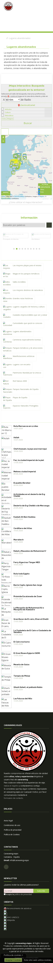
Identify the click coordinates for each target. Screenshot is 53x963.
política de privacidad (23, 894)
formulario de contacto (13, 798)
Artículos (8, 109)
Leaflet (3, 196)
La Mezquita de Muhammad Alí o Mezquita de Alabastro (29, 609)
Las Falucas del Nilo (23, 698)
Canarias (36, 239)
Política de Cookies (12, 834)
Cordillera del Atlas (23, 528)
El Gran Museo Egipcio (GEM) (27, 653)
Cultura (7, 112)
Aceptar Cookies (13, 960)
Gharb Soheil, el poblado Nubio (28, 687)
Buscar (27, 123)
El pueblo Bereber (22, 483)
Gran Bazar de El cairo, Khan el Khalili (31, 619)
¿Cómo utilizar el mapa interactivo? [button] (25, 202)
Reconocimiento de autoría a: (19, 908)
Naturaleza (9, 115)
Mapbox (42, 196)
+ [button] (3, 137)
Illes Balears (10, 239)
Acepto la (19, 894)
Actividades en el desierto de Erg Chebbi (29, 495)
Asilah (16, 437)
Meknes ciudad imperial (25, 471)
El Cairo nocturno (22, 642)
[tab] (5, 131)
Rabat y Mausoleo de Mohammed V (30, 551)
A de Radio (17, 99)
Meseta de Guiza (21, 664)
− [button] (3, 141)
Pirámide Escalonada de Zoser (28, 596)
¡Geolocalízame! (27, 105)
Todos (4, 119)
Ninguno (10, 119)
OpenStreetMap (19, 196)
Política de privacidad (12, 830)
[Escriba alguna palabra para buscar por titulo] (49, 225)
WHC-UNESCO (12, 917)
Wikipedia (10, 920)
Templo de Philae (22, 676)
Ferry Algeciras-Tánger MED (27, 562)
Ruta (26, 426)
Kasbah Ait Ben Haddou (24, 517)
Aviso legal (8, 820)
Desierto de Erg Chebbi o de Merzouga (31, 505)
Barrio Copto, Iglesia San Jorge (28, 585)
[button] (26, 79)
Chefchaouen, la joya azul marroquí (30, 449)
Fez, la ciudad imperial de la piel (29, 460)
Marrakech (19, 540)
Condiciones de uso (12, 825)
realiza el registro (11, 786)
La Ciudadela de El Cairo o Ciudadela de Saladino (32, 631)
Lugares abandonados (19, 38)
